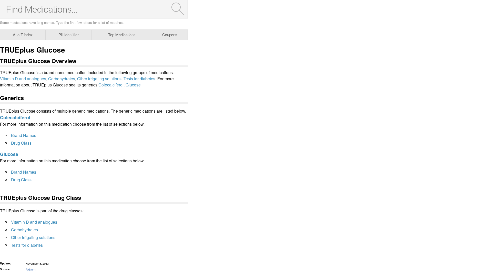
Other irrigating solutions (99, 79)
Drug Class (21, 143)
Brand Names (23, 135)
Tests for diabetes (139, 79)
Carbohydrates (61, 79)
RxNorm (31, 269)
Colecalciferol (111, 85)
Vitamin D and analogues (23, 79)
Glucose (133, 85)
